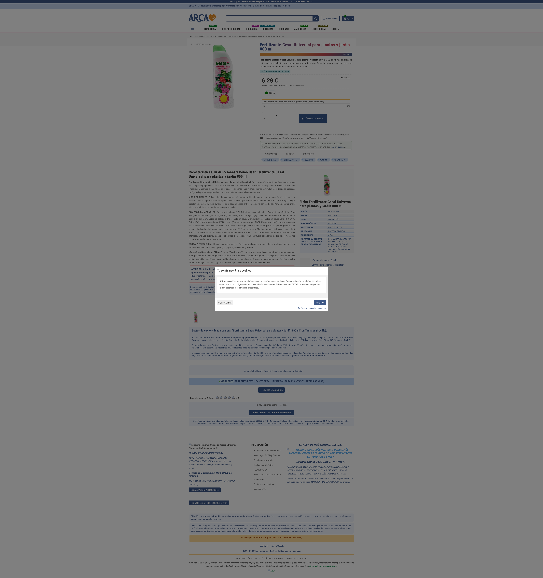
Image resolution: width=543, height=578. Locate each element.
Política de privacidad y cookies (312, 308)
